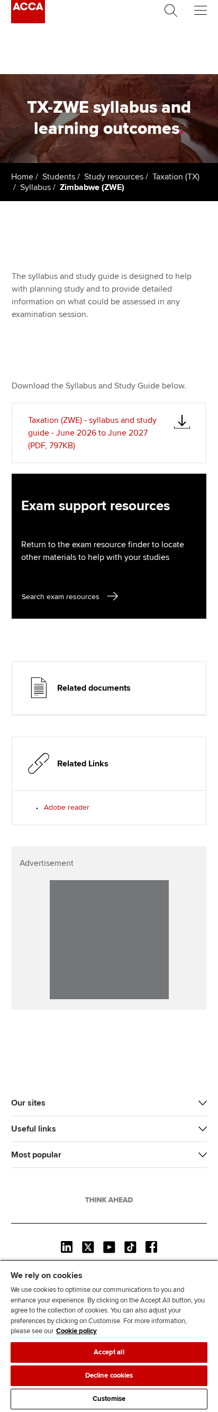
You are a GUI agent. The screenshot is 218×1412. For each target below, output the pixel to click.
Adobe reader (66, 807)
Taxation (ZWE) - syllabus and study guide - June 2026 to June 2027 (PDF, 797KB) (92, 433)
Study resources (113, 176)
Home (22, 176)
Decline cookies (109, 1375)
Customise (109, 1399)
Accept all (109, 1352)
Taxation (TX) (175, 176)
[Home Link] (109, 1199)
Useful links (33, 1129)
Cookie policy (76, 1331)
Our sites (28, 1103)
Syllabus (35, 187)
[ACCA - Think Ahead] (28, 20)
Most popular (36, 1154)
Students (58, 176)
